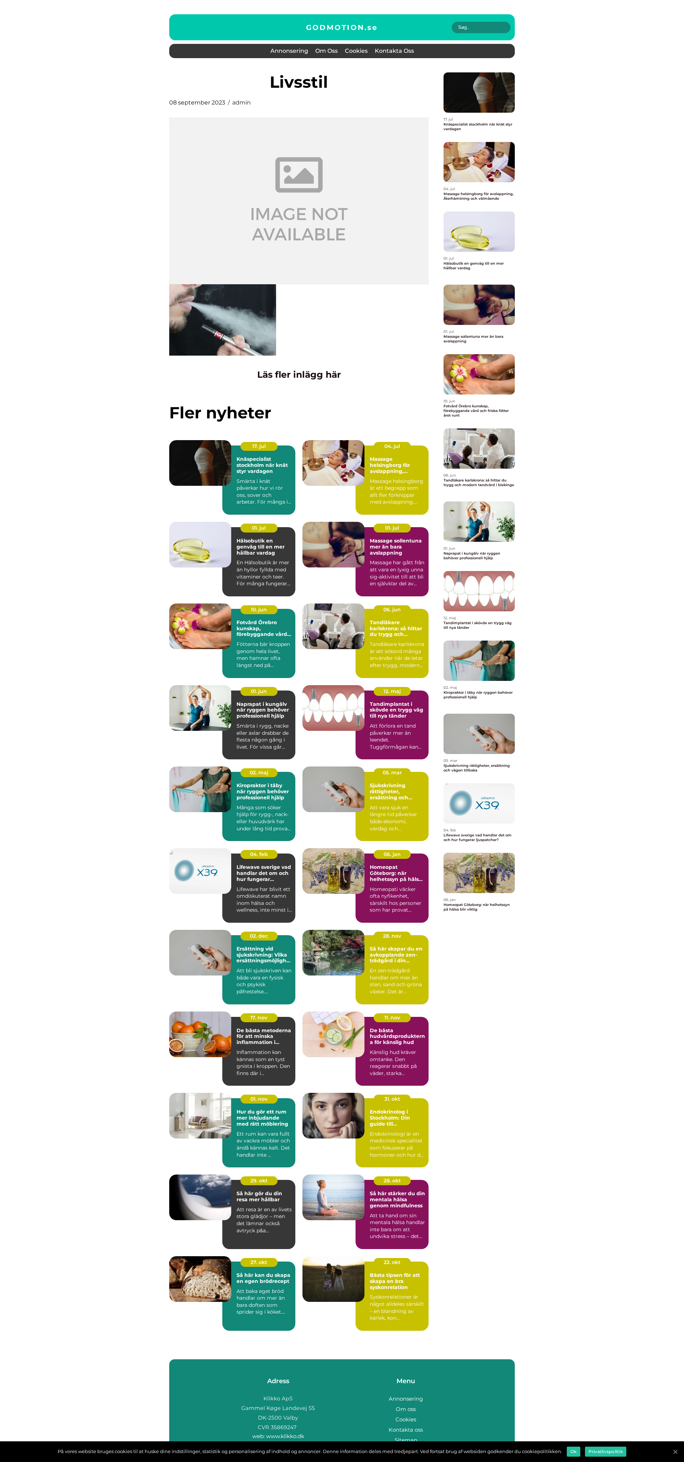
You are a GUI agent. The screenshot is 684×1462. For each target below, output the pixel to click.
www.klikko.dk (285, 1436)
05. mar (392, 772)
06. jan (392, 854)
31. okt (392, 1099)
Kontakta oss (394, 50)
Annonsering (289, 50)
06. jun (392, 609)
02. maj (259, 772)
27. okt (258, 1262)
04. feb (259, 854)
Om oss (326, 50)
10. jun (259, 609)
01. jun (259, 691)
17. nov (258, 1017)
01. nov (259, 1099)
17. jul (259, 446)
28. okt (392, 1180)
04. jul (392, 446)
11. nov (392, 1017)
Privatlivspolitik (606, 1451)
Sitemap (406, 1440)
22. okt (392, 1262)
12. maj (392, 691)
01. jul (259, 528)
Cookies (356, 50)
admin (241, 102)
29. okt (259, 1180)
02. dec (259, 936)
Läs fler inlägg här (299, 374)
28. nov (392, 936)
